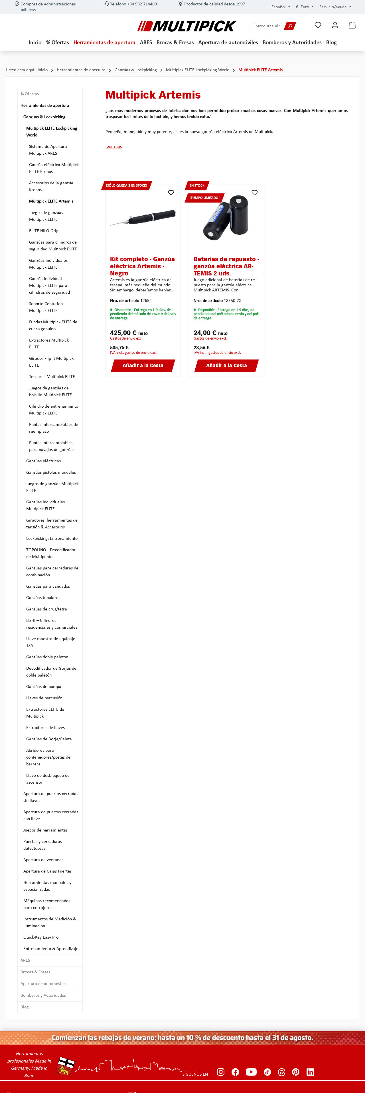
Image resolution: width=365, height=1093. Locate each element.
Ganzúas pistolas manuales (51, 472)
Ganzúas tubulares (43, 598)
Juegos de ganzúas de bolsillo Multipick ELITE (50, 391)
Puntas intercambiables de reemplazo (53, 428)
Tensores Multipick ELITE (52, 377)
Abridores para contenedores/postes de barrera (48, 757)
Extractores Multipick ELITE (49, 344)
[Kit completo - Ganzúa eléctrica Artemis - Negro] (143, 217)
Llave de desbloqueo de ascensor (48, 779)
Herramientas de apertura (45, 105)
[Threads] (281, 1072)
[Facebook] (235, 1072)
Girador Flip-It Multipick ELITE (51, 362)
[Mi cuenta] (335, 25)
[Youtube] (251, 1072)
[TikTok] (267, 1072)
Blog (25, 1007)
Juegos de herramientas (45, 830)
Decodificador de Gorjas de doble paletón (51, 672)
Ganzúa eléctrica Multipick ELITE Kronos (54, 168)
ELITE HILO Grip (43, 231)
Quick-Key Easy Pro (40, 937)
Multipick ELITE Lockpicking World (51, 132)
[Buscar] (290, 26)
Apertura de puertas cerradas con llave (50, 815)
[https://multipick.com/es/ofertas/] (182, 1038)
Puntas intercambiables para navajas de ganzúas (51, 446)
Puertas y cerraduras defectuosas (42, 845)
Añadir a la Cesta (143, 366)
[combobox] (266, 26)
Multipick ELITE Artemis (51, 201)
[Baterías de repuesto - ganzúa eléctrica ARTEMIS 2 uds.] (226, 217)
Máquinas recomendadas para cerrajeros (46, 904)
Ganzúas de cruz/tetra (46, 609)
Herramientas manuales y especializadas (47, 886)
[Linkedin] (310, 1072)
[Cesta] (352, 25)
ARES (25, 960)
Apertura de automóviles (43, 984)
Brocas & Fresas (35, 972)
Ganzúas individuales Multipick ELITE (48, 264)
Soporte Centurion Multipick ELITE (46, 307)
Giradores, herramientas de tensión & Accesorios (52, 524)
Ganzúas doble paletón (47, 657)
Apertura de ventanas (43, 860)
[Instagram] (221, 1072)
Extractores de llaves (45, 728)
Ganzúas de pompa (43, 687)
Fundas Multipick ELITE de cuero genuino (53, 325)
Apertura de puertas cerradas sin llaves (50, 797)
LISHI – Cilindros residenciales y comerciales (51, 624)
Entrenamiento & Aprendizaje (50, 949)
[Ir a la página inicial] (187, 26)
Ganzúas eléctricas (43, 461)
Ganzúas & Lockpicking (44, 117)
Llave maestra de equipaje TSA (50, 642)
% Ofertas (30, 94)
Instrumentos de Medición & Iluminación (49, 922)
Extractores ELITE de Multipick (45, 713)
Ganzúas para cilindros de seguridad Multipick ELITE (53, 246)
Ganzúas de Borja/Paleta (49, 739)
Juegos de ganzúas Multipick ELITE (46, 216)
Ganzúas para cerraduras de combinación (52, 571)
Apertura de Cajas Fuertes (47, 871)
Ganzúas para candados (48, 586)
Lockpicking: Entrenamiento (52, 538)
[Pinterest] (296, 1072)
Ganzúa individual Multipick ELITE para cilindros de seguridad (49, 286)
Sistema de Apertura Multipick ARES (48, 150)
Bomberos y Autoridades (43, 995)
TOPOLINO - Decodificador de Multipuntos (51, 553)
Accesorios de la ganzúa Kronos (51, 186)
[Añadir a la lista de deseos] (171, 192)
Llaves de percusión (44, 698)
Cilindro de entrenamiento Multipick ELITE (53, 410)
